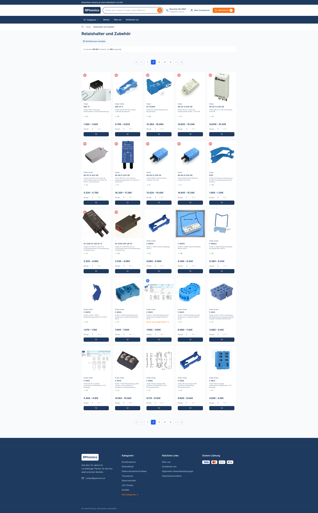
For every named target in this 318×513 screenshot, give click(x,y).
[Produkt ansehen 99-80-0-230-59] (159, 174)
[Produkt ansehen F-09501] (159, 242)
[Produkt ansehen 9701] (221, 174)
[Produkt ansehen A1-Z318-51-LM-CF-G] (96, 242)
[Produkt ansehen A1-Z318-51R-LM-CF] (127, 242)
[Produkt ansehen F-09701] (96, 311)
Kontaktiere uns (132, 20)
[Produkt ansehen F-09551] (190, 242)
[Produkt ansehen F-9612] (221, 379)
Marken (106, 20)
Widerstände (128, 466)
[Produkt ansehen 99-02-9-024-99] (96, 174)
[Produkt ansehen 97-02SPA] (159, 105)
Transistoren (127, 476)
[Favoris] (107, 75)
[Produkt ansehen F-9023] (190, 311)
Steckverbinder (129, 480)
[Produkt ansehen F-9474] (127, 379)
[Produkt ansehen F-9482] (159, 379)
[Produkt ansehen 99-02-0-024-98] (190, 105)
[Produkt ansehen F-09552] (221, 242)
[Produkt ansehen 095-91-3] (127, 105)
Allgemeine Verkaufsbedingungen (177, 471)
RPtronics (92, 10)
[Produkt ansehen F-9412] (221, 311)
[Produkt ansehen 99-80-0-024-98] (127, 174)
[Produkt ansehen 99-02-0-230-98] (221, 105)
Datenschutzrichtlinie (171, 476)
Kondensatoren (129, 462)
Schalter (125, 490)
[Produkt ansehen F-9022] (159, 311)
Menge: (86, 129)
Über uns (117, 20)
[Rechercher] (159, 10)
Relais (88, 27)
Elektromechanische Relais (134, 471)
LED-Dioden (127, 485)
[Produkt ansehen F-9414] (96, 379)
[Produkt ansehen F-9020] (127, 311)
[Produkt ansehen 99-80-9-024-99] (190, 174)
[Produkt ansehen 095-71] (96, 105)
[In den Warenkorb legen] (96, 134)
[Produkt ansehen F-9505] (190, 379)
